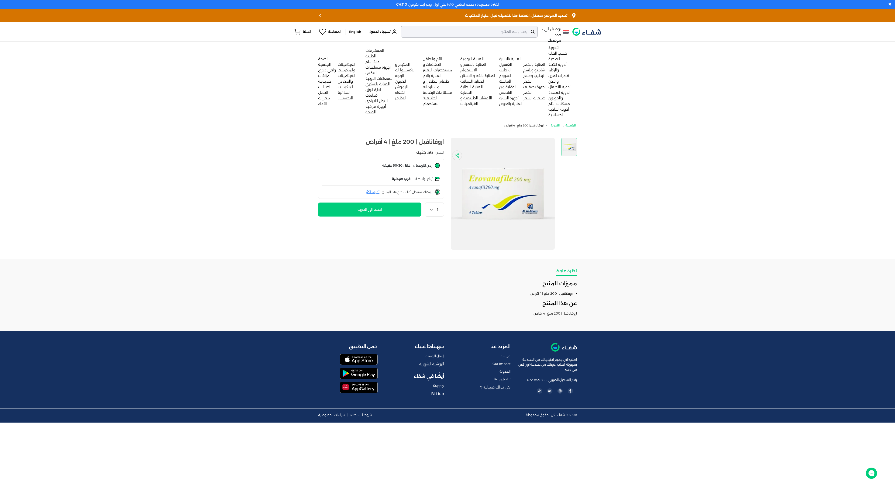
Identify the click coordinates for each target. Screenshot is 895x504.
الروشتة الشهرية (431, 364)
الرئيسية (570, 125)
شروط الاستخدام (361, 415)
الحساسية (556, 115)
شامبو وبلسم (534, 70)
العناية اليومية (472, 59)
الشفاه (400, 92)
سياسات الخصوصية (331, 415)
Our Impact (501, 364)
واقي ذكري (327, 70)
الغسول (505, 64)
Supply (438, 386)
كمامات (371, 95)
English (355, 32)
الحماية (466, 92)
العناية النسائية (472, 81)
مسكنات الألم (559, 104)
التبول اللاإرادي (377, 101)
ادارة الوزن (373, 90)
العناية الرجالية (471, 87)
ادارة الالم (372, 62)
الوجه (399, 76)
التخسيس (345, 98)
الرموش (401, 87)
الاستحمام (431, 104)
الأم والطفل (432, 59)
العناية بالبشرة (510, 59)
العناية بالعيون (511, 104)
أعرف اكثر (372, 192)
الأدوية (554, 48)
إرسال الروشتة (435, 356)
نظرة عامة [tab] (566, 270)
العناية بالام (432, 76)
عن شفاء (504, 356)
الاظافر (400, 98)
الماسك (505, 81)
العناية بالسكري (377, 84)
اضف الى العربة (370, 209)
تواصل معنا (502, 379)
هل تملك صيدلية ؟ (495, 387)
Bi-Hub (437, 394)
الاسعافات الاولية (379, 78)
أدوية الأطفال (559, 87)
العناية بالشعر (534, 64)
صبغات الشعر (534, 98)
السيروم (505, 76)
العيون (400, 81)
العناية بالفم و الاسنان (477, 76)
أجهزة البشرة (509, 98)
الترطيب (505, 70)
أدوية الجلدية (558, 109)
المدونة (504, 371)
